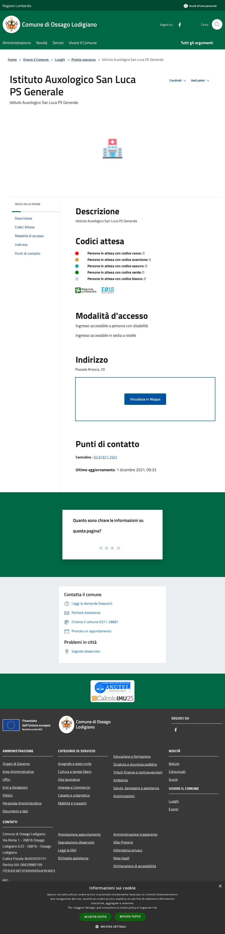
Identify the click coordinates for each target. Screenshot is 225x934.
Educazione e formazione (132, 756)
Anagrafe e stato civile (74, 763)
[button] (112, 926)
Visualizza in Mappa (145, 399)
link (154, 907)
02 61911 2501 (105, 457)
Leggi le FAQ (67, 850)
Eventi (173, 809)
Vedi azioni (198, 80)
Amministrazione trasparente (135, 834)
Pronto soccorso (83, 59)
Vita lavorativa (69, 779)
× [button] (220, 886)
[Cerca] (217, 24)
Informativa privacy (127, 850)
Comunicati (177, 771)
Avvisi (173, 779)
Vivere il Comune (36, 59)
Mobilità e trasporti (72, 803)
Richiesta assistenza (73, 858)
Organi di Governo (16, 763)
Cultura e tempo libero (74, 771)
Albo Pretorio (123, 842)
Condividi (175, 80)
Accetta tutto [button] (95, 917)
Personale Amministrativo (22, 803)
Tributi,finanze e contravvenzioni (137, 772)
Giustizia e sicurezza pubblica (135, 764)
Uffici (6, 779)
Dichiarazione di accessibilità (134, 866)
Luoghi (60, 59)
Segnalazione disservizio (76, 842)
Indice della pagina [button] (27, 204)
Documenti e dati (15, 811)
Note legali (121, 858)
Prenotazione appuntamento (79, 834)
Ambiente (120, 780)
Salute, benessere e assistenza (136, 788)
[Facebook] (178, 24)
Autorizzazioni (124, 796)
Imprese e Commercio (74, 787)
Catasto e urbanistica (74, 795)
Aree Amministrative (18, 771)
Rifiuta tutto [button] (130, 916)
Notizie (174, 763)
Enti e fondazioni (15, 787)
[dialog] (112, 908)
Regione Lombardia (17, 5)
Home (12, 59)
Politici (8, 795)
